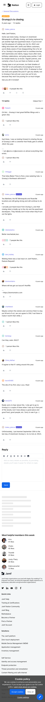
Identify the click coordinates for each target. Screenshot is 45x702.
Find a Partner (7, 621)
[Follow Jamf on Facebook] (21, 588)
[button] (4, 5)
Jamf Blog (5, 610)
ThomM (11, 553)
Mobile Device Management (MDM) (15, 643)
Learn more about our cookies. (25, 687)
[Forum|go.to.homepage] (13, 5)
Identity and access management (14, 661)
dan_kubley (9, 254)
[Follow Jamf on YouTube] (11, 588)
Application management (11, 647)
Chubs (10, 546)
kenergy (8, 336)
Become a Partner (8, 617)
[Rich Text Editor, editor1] (22, 469)
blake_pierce (10, 29)
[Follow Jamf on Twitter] (3, 588)
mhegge (8, 172)
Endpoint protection (9, 665)
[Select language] (28, 5)
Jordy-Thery (13, 559)
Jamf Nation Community (11, 606)
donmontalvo (10, 281)
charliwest (9, 307)
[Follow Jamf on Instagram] (16, 588)
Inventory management (10, 651)
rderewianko (10, 230)
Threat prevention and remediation (15, 669)
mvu (10, 539)
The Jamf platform (8, 636)
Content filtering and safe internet (14, 673)
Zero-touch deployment (10, 640)
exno (7, 135)
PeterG (7, 108)
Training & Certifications (10, 603)
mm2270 (8, 401)
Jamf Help (5, 599)
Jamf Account (7, 625)
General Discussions (10, 11)
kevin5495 (9, 381)
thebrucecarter (14, 566)
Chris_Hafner (10, 360)
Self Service (6, 658)
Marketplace (6, 614)
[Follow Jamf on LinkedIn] (7, 588)
